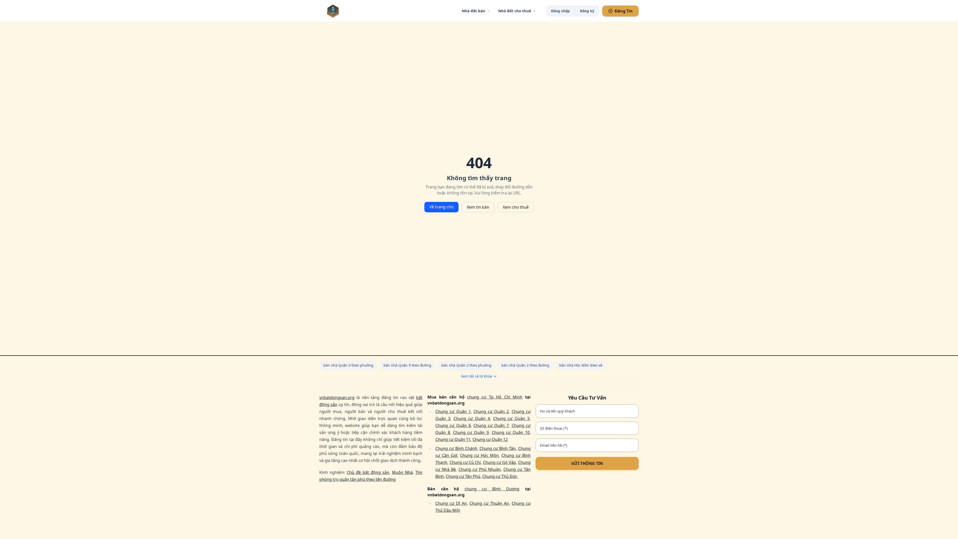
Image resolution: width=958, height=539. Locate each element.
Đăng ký (587, 10)
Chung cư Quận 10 (511, 432)
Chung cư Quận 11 (453, 439)
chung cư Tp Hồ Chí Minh (494, 397)
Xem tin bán (478, 207)
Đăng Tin (624, 11)
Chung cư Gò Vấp (499, 462)
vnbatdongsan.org (337, 397)
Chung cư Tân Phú (463, 476)
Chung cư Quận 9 (471, 432)
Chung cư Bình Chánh (456, 448)
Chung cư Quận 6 (453, 425)
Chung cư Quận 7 (491, 425)
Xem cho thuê (516, 207)
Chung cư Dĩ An (451, 503)
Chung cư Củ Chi (465, 462)
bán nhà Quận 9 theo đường (407, 365)
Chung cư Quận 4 (472, 418)
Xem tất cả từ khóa (476, 376)
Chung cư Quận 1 (453, 411)
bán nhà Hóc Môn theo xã (580, 365)
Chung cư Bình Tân (497, 448)
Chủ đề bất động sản (368, 472)
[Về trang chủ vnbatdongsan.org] (343, 11)
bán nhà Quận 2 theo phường (466, 365)
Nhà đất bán (473, 10)
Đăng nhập (560, 10)
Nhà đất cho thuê (514, 10)
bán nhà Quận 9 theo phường (348, 365)
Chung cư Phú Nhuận (480, 469)
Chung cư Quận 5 (511, 418)
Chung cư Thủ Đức (499, 476)
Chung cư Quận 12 (490, 439)
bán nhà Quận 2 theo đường (525, 365)
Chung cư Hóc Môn (479, 455)
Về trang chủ (441, 207)
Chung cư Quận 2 (491, 411)
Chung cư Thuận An (489, 503)
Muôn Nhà (402, 472)
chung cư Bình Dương (492, 489)
